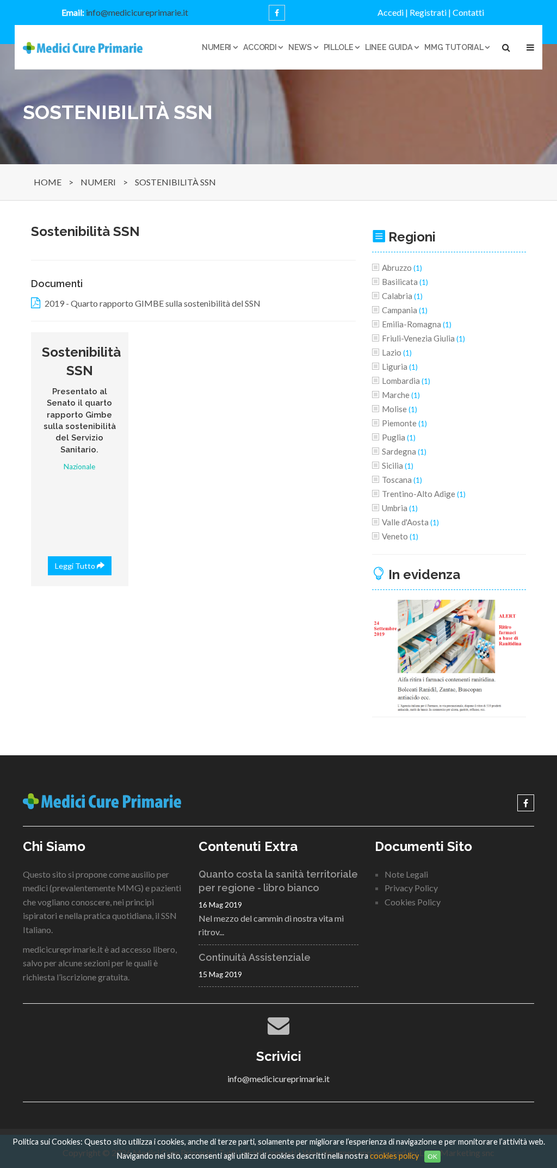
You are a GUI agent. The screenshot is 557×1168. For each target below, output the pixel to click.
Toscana (402, 479)
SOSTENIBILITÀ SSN (175, 182)
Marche (401, 395)
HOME (47, 182)
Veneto (400, 536)
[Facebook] (277, 13)
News (300, 47)
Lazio (397, 352)
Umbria (400, 508)
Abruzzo (402, 267)
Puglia (399, 437)
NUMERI (98, 182)
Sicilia (397, 465)
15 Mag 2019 (220, 974)
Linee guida (388, 47)
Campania (405, 310)
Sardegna (404, 451)
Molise (399, 409)
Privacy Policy (411, 888)
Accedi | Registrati (412, 12)
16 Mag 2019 (220, 904)
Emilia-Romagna (416, 324)
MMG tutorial (453, 47)
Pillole (339, 47)
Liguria (400, 366)
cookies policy (394, 1155)
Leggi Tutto (76, 565)
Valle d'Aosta (410, 522)
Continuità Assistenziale (255, 957)
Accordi (260, 47)
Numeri (216, 47)
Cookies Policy (413, 902)
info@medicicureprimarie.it (137, 12)
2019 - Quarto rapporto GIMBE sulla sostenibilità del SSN (153, 303)
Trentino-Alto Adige (424, 494)
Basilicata (405, 282)
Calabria (402, 296)
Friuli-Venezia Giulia (423, 338)
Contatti (468, 12)
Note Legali (406, 874)
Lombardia (406, 381)
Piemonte (404, 423)
